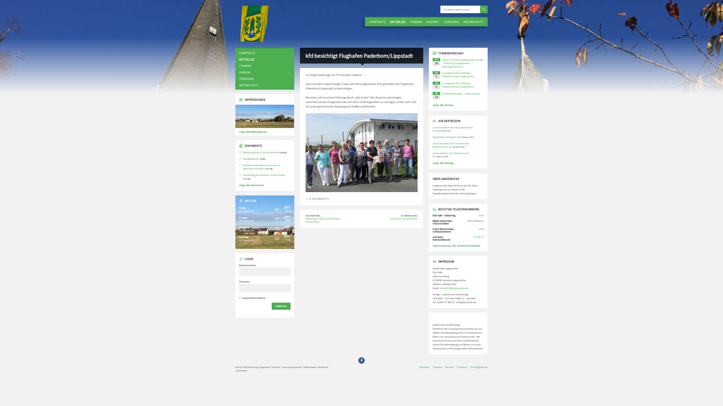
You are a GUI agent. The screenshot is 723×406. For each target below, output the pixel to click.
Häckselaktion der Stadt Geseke (451, 153)
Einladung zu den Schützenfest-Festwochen (323, 220)
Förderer (452, 22)
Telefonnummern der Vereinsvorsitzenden (456, 245)
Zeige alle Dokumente (251, 185)
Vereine (432, 22)
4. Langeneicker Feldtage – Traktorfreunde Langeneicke (458, 74)
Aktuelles (397, 22)
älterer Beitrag (409, 215)
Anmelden (281, 306)
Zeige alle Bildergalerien (253, 131)
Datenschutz (473, 22)
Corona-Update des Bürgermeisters (453, 127)
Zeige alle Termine (443, 105)
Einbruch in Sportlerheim (404, 218)
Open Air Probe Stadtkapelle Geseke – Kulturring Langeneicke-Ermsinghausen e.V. (463, 63)
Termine (416, 22)
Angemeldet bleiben (254, 298)
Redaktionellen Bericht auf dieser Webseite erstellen (262, 167)
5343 (481, 215)
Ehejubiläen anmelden (445, 137)
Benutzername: (247, 265)
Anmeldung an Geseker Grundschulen (264, 175)
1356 (481, 229)
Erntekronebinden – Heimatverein (461, 93)
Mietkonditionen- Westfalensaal (260, 152)
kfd (327, 198)
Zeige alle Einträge (443, 163)
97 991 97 (479, 237)
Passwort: (244, 281)
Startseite (378, 22)
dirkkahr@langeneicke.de (454, 288)
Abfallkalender (251, 159)
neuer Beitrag (313, 215)
